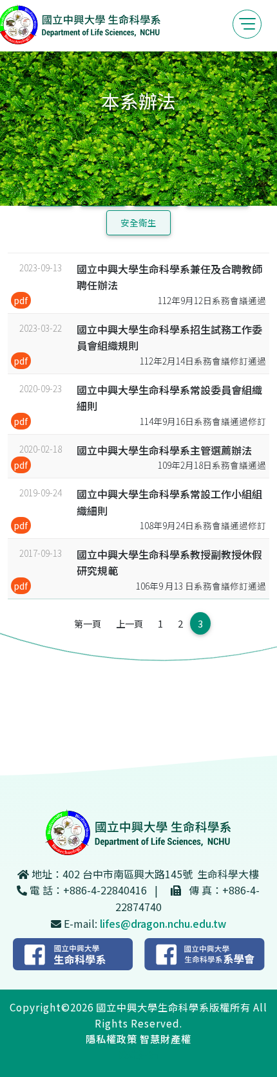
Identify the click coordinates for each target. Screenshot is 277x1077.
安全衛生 (138, 222)
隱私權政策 (111, 1038)
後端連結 (138, 1054)
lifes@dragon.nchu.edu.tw (163, 923)
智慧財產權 (165, 1038)
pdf (21, 300)
